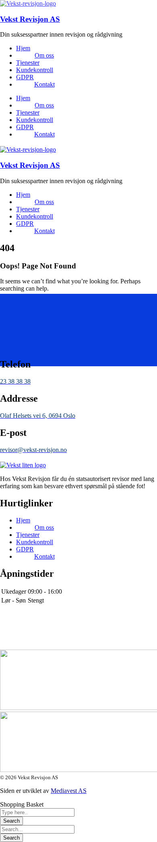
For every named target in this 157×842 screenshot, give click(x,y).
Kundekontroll (34, 69)
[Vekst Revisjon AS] (28, 3)
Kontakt (44, 84)
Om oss (44, 55)
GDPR (25, 77)
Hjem (23, 48)
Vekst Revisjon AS (30, 19)
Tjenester (27, 62)
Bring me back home (26, 326)
